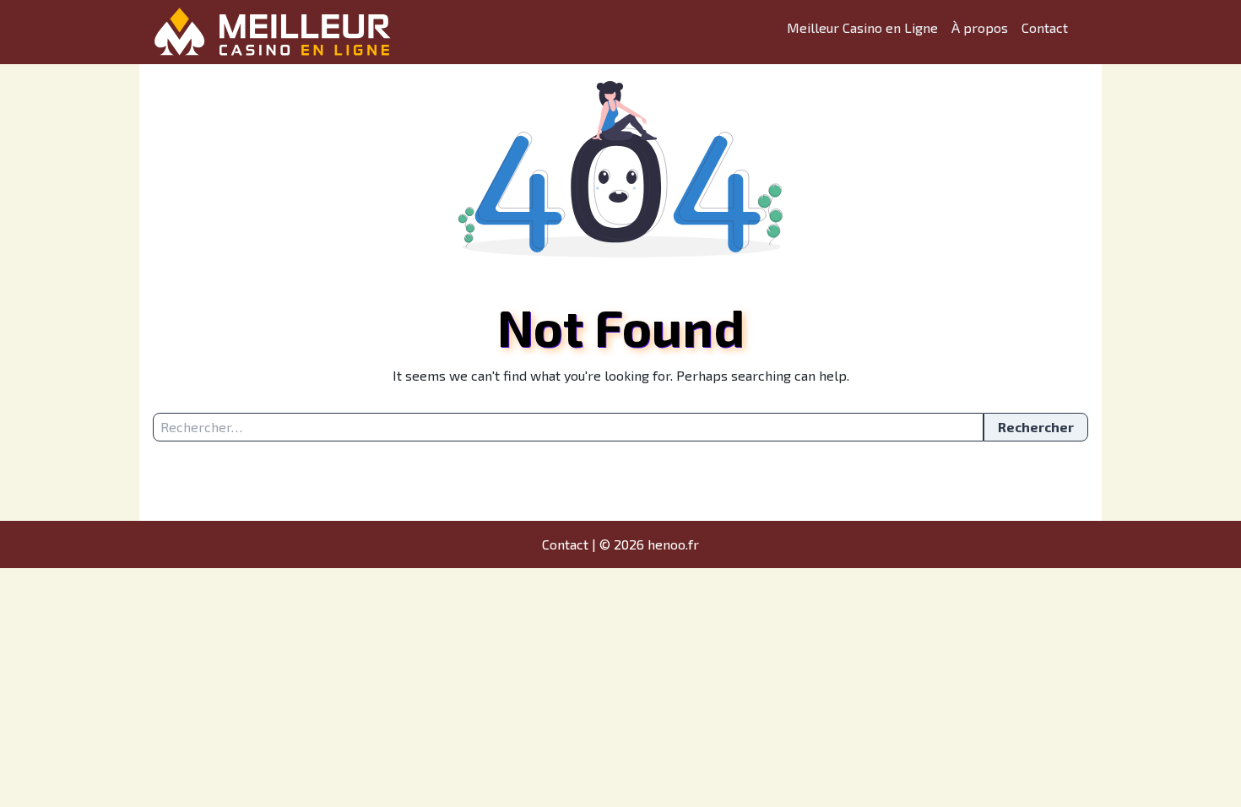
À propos (979, 27)
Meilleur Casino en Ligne (862, 27)
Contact (1045, 27)
